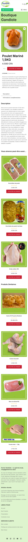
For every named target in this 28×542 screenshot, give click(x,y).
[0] (26, 4)
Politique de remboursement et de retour (12, 527)
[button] (24, 9)
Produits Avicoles (11, 73)
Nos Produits (4, 511)
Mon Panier (4, 530)
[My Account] (24, 4)
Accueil (3, 508)
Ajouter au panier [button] (14, 191)
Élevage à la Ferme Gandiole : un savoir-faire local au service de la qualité (13, 495)
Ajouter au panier (15, 68)
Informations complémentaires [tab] (11, 97)
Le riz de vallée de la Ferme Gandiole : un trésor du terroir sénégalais (13, 500)
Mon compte (4, 524)
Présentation (4, 514)
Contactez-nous (5, 517)
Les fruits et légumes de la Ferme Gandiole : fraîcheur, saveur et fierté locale (12, 491)
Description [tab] (6, 94)
